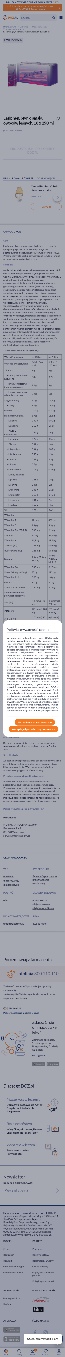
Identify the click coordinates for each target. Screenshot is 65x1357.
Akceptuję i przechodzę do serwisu (33, 729)
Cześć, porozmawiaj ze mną (42, 1338)
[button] (59, 1335)
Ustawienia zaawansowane (35, 722)
